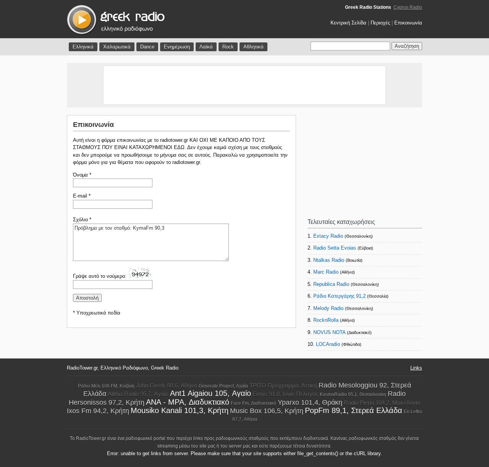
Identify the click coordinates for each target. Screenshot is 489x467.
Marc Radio (325, 272)
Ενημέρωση (177, 47)
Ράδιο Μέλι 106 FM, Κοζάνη (106, 386)
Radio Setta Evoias (334, 248)
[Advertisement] (244, 85)
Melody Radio (328, 308)
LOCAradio (328, 344)
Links (416, 368)
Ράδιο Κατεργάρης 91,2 (339, 296)
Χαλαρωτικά (117, 47)
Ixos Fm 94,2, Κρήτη (98, 411)
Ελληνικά (83, 47)
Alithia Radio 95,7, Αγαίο (138, 394)
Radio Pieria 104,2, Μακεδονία (382, 402)
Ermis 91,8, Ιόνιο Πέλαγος (285, 394)
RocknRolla (325, 320)
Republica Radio (331, 284)
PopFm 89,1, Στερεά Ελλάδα (353, 410)
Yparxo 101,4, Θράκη (310, 402)
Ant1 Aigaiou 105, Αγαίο (210, 393)
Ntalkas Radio (328, 260)
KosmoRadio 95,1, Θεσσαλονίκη (353, 394)
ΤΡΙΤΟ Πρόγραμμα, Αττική (283, 385)
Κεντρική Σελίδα (348, 23)
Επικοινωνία (408, 23)
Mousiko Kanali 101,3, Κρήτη (179, 410)
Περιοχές (380, 23)
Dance (147, 47)
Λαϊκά (206, 47)
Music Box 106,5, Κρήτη (266, 411)
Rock (228, 47)
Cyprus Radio (407, 7)
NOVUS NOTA (329, 332)
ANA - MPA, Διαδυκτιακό (187, 402)
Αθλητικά (253, 47)
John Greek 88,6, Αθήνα (166, 385)
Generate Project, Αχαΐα (223, 386)
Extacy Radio (328, 236)
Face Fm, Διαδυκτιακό (253, 403)
